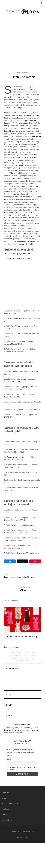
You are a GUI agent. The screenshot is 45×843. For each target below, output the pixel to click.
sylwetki (25, 577)
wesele (32, 577)
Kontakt (5, 809)
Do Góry (20, 838)
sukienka (18, 577)
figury (6, 577)
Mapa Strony (7, 820)
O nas (4, 798)
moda (12, 577)
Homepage (6, 792)
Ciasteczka (6, 814)
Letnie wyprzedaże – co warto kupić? (22, 636)
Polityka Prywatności (10, 803)
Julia (23, 589)
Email (9, 759)
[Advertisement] (22, 43)
